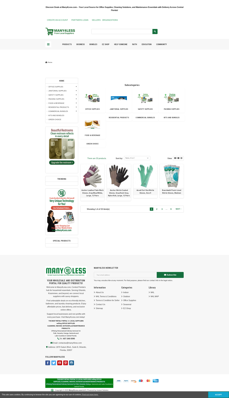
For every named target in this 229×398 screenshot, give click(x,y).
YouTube (59, 362)
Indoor (126, 292)
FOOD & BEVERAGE (92, 135)
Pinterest (65, 362)
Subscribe (171, 275)
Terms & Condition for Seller (108, 300)
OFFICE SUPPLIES (92, 109)
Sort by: (119, 158)
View (169, 158)
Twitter (53, 362)
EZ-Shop (127, 308)
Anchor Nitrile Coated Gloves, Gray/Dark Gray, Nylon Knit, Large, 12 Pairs (119, 193)
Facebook (47, 362)
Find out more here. (89, 395)
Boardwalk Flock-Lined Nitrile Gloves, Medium (171, 191)
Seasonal (127, 304)
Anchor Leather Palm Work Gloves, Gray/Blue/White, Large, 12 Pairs (92, 193)
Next (179, 209)
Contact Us (100, 304)
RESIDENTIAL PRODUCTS (119, 118)
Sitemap (99, 308)
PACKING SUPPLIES (172, 109)
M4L (152, 292)
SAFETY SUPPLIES (145, 109)
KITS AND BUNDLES (172, 118)
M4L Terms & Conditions (106, 296)
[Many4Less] (60, 31)
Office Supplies (129, 300)
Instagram (71, 362)
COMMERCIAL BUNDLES (145, 118)
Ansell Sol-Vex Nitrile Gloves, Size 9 (145, 191)
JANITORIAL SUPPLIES (119, 109)
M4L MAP (155, 296)
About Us (100, 292)
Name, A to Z (129, 158)
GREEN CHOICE (92, 144)
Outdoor (126, 296)
